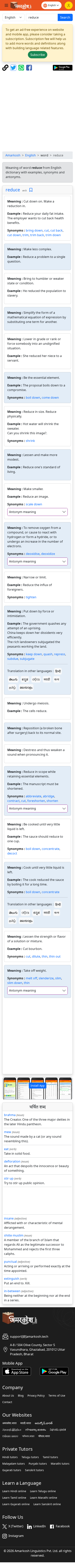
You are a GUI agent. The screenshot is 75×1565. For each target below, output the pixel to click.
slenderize (46, 978)
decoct (12, 853)
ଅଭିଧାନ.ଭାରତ (10, 1436)
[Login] (69, 5)
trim (25, 235)
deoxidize (48, 554)
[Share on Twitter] (13, 67)
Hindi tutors (10, 1457)
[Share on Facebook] (29, 67)
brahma (10, 1115)
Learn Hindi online (14, 1491)
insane (9, 1218)
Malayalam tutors (13, 1463)
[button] (7, 1088)
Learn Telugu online (43, 1491)
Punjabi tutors (38, 1463)
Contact (7, 1402)
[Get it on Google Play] (62, 67)
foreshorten (36, 801)
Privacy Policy (36, 1395)
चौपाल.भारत (44, 1436)
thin (45, 956)
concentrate (50, 849)
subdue (12, 659)
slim (58, 978)
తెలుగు (13, 679)
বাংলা (56, 679)
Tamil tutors (50, 1457)
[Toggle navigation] (6, 5)
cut (46, 230)
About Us (8, 1395)
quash (47, 654)
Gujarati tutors (11, 1470)
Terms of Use (56, 1395)
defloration (12, 1161)
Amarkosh (12, 155)
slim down (14, 983)
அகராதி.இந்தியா (11, 1429)
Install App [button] (38, 1085)
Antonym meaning (22, 512)
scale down (34, 504)
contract (13, 801)
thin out (55, 956)
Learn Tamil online (14, 1497)
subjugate (27, 659)
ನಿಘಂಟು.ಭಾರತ (58, 1429)
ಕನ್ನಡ (25, 679)
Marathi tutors (60, 1463)
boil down (33, 397)
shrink (30, 441)
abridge (48, 796)
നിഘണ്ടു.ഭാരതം (35, 1429)
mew (7, 1132)
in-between (12, 1291)
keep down (34, 654)
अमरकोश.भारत (9, 1423)
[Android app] (54, 1371)
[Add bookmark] (30, 190)
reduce (13, 190)
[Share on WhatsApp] (21, 67)
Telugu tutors (30, 1457)
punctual (10, 1261)
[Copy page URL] (5, 67)
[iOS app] (16, 1371)
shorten (52, 801)
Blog (21, 1395)
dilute (36, 956)
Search (65, 17)
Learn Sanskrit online (47, 1504)
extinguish (11, 1278)
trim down (53, 235)
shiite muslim (13, 1235)
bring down (34, 230)
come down (50, 397)
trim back (37, 235)
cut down (14, 235)
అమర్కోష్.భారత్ (43, 1423)
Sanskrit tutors (34, 1470)
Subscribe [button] (37, 55)
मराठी (47, 679)
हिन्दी (58, 671)
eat (6, 1149)
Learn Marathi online (43, 1497)
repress (59, 654)
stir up (8, 1178)
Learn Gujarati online (16, 1504)
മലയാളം (26, 687)
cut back (56, 230)
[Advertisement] (37, 111)
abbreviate (33, 796)
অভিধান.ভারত (28, 1436)
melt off (31, 978)
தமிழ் (12, 687)
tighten (31, 597)
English (30, 155)
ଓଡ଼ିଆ (36, 679)
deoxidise (33, 554)
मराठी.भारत (25, 1423)
